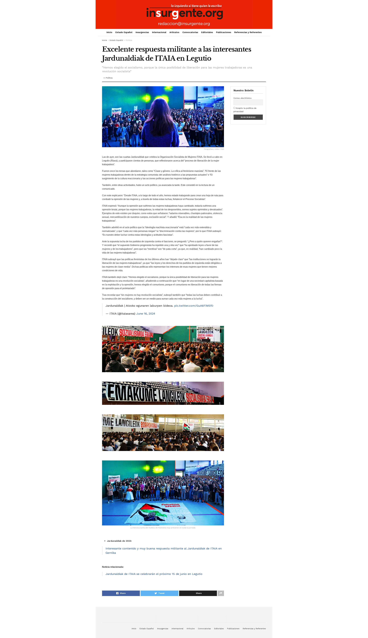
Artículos (174, 32)
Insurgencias (142, 32)
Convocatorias (190, 32)
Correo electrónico (242, 98)
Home (104, 40)
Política (129, 40)
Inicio (109, 32)
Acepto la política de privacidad (244, 109)
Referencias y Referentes (248, 32)
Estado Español (123, 32)
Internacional (159, 32)
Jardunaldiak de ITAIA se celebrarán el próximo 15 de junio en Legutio (154, 574)
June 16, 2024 (145, 313)
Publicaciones (223, 32)
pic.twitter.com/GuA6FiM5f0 (193, 305)
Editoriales (207, 32)
